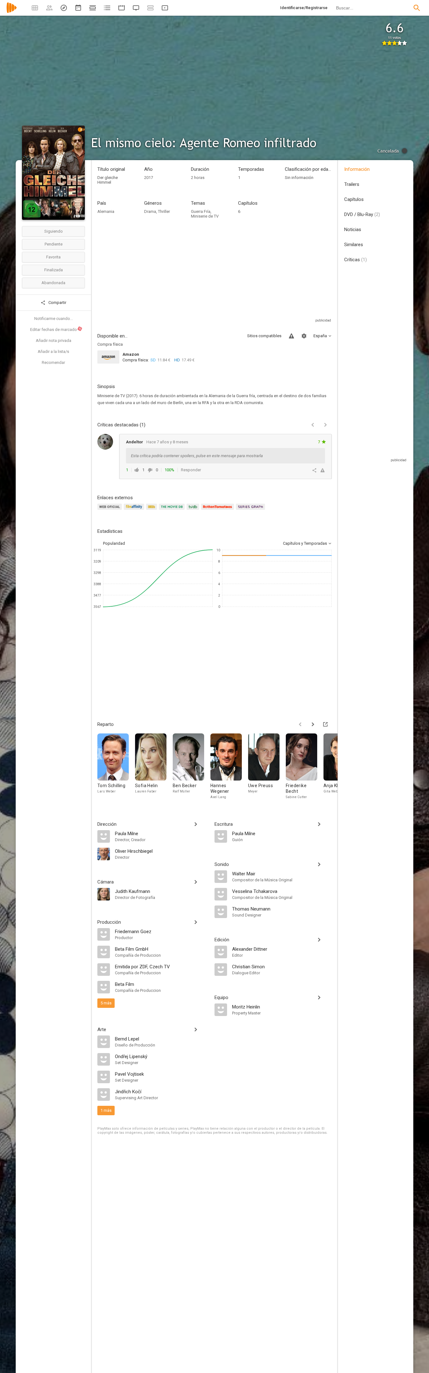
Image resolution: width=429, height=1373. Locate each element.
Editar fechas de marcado (56, 329)
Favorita (53, 257)
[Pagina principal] (11, 11)
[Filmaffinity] (135, 510)
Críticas (355, 259)
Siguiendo (53, 231)
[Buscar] (416, 8)
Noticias (352, 229)
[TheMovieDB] (173, 510)
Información (357, 169)
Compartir (56, 302)
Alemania (105, 211)
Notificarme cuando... (53, 318)
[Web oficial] (110, 510)
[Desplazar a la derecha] (313, 724)
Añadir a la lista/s (53, 351)
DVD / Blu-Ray (362, 214)
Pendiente (53, 244)
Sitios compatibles (264, 335)
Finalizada (53, 270)
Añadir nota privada (53, 340)
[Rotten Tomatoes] (218, 510)
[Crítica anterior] (313, 425)
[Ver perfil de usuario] (105, 442)
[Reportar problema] (291, 336)
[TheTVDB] (194, 510)
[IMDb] (152, 510)
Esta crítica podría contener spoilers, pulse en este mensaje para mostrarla (197, 455)
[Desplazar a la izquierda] (300, 724)
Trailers (351, 184)
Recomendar (53, 362)
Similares (353, 244)
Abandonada (53, 282)
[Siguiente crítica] (325, 425)
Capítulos (354, 199)
